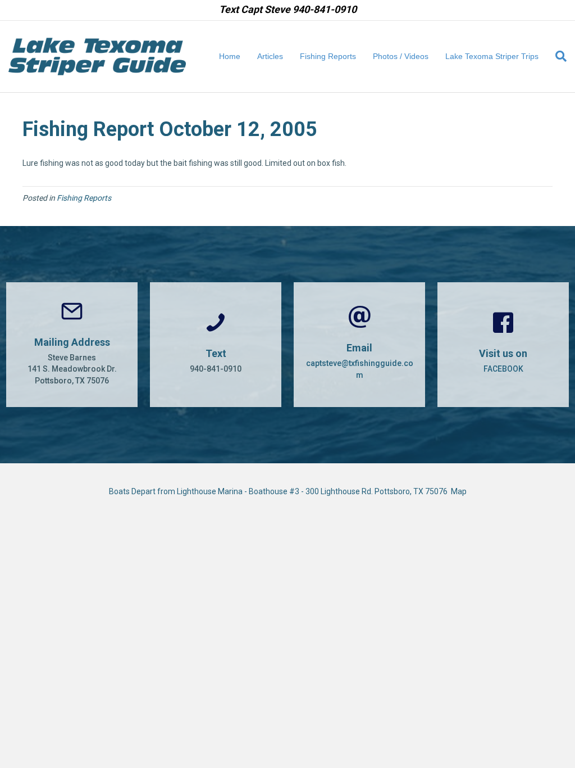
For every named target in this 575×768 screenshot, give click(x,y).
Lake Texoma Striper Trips (492, 56)
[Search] (557, 56)
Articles (270, 56)
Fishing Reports (328, 56)
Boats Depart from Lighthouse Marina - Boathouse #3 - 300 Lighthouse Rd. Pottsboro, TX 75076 (280, 491)
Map (459, 491)
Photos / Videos (400, 56)
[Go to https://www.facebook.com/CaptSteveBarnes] (503, 344)
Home (229, 56)
